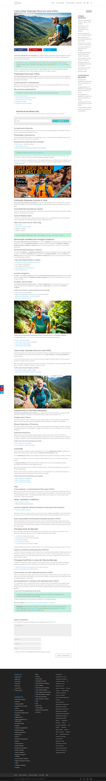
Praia (57, 734)
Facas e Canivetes (19, 710)
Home (53, 3)
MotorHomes (18, 734)
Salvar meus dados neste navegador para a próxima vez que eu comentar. (33, 652)
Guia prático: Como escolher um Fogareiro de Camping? (28, 372)
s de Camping (27, 298)
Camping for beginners (42, 602)
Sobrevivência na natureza (61, 743)
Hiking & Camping (28, 602)
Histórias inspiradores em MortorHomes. (24, 268)
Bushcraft (17, 701)
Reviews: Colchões (19, 750)
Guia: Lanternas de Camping (42, 683)
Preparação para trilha (64, 734)
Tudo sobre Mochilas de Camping (23, 482)
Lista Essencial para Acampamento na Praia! (25, 97)
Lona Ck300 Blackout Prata (21, 543)
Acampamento (59, 674)
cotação (39, 235)
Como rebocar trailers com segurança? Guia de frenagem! (84, 48)
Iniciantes (17, 725)
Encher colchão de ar (60, 702)
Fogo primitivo (64, 720)
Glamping (17, 715)
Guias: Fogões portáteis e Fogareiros (23, 370)
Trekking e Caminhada (20, 765)
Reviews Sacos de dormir (21, 748)
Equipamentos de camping (61, 715)
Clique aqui (66, 515)
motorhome (63, 727)
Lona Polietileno (19, 538)
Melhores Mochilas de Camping (22, 480)
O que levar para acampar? (21, 96)
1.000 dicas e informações (20, 161)
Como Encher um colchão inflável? (23, 346)
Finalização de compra (41, 681)
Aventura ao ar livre (60, 686)
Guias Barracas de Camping (21, 292)
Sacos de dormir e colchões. (21, 758)
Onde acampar (18, 225)
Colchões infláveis (19, 704)
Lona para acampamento (61, 725)
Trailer (16, 763)
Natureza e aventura (60, 732)
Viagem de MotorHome (60, 752)
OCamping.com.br (34, 608)
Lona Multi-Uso (18, 536)
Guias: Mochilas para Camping (43, 694)
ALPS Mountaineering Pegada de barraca (29, 567)
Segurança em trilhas (60, 741)
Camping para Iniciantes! (20, 101)
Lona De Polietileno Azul (21, 541)
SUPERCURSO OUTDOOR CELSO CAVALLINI (32, 152)
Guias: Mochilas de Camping (21, 478)
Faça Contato (39, 678)
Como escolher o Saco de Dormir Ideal (24, 342)
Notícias (17, 736)
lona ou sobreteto (44, 547)
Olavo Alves (25, 63)
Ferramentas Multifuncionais (21, 712)
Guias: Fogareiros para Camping (43, 692)
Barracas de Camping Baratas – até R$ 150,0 (25, 296)
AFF (67, 681)
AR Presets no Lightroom (47, 513)
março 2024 (18, 688)
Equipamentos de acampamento (62, 713)
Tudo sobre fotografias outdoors (23, 509)
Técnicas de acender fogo (61, 750)
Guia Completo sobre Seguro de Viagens (54, 235)
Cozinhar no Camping (60, 695)
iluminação (58, 722)
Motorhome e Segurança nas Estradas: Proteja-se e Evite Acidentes (85, 22)
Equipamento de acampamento (62, 704)
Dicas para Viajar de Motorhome (62, 697)
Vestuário (17, 767)
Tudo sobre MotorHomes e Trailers (23, 99)
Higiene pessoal (18, 717)
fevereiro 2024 (18, 690)
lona (28, 533)
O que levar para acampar (21, 146)
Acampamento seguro (60, 681)
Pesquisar (89, 11)
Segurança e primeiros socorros (22, 760)
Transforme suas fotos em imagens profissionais (25, 513)
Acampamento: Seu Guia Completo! (23, 103)
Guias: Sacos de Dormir (20, 340)
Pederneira (68, 732)
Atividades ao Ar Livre (60, 683)
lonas (69, 725)
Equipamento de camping (61, 706)
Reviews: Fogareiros (19, 752)
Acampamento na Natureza (61, 679)
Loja (37, 703)
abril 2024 (17, 685)
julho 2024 (17, 679)
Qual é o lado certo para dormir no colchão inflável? (85, 103)
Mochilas (57, 727)
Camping (57, 690)
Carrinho (38, 676)
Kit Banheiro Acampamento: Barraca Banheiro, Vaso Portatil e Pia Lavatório (84, 54)
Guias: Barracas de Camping (42, 687)
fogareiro (58, 720)
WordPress (42, 779)
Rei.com (35, 602)
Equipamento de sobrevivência (62, 709)
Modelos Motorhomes (20, 732)
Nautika (62, 64)
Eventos (17, 708)
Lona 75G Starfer (19, 539)
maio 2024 (17, 683)
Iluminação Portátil (19, 723)
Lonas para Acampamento (21, 728)
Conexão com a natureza (61, 692)
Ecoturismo (58, 699)
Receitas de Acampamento (21, 739)
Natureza (66, 729)
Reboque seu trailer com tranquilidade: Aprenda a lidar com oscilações (84, 64)
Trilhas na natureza (60, 745)
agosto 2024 (18, 677)
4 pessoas (35, 294)
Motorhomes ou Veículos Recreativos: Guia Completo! (27, 262)
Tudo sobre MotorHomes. (21, 270)
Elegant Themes (25, 779)
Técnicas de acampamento (61, 748)
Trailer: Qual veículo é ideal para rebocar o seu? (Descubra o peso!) (84, 69)
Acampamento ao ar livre (61, 676)
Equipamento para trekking (61, 711)
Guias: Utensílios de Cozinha (21, 443)
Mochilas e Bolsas (19, 730)
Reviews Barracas (19, 743)
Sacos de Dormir (59, 738)
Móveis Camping (59, 729)
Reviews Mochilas (19, 745)
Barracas (68, 688)
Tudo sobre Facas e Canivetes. (22, 502)
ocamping (80, 79)
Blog (84, 3)
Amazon (58, 64)
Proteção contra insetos (61, 736)
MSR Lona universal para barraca (23, 569)
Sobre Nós (79, 3)
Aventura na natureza (60, 688)
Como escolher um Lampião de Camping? (25, 445)
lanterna (63, 722)
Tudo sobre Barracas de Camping (23, 226)
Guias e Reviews (60, 3)
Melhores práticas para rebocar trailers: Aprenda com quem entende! (85, 39)
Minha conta (38, 705)
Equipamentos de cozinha (21, 706)
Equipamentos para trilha (61, 718)
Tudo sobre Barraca (19, 298)
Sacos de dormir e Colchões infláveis (34, 337)
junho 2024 (17, 681)
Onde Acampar (39, 707)
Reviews (17, 741)
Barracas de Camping (20, 699)
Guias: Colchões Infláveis (21, 344)
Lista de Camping (70, 3)
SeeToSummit (52, 602)
